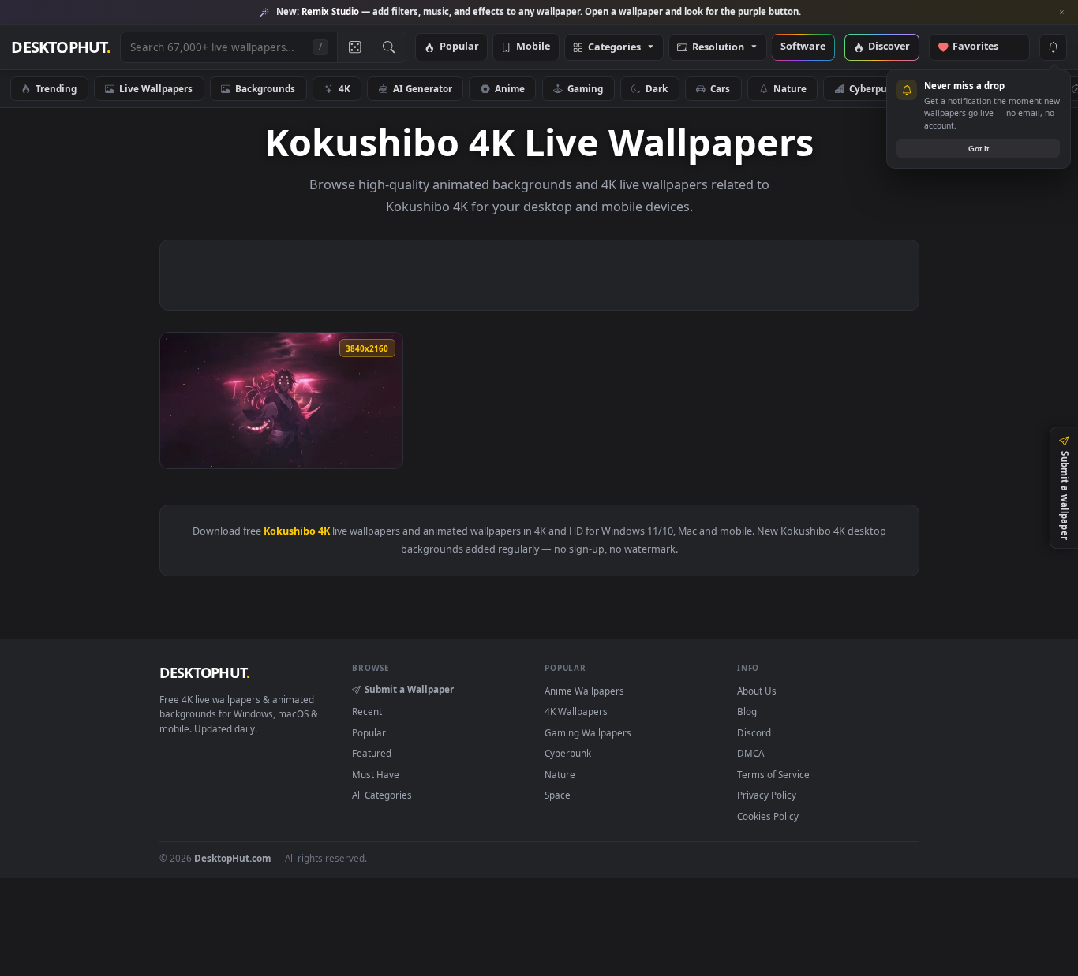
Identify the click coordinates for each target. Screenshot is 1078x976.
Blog (747, 711)
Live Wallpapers (156, 88)
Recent (367, 711)
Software (802, 47)
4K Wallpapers (576, 711)
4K (344, 88)
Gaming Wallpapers (588, 732)
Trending (56, 88)
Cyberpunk (874, 88)
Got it (978, 148)
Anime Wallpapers (584, 690)
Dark (657, 88)
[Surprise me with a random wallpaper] (354, 47)
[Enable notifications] (1052, 47)
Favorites (983, 47)
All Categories (382, 794)
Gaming (585, 88)
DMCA (750, 753)
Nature (790, 88)
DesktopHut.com (232, 857)
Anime (510, 88)
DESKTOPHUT (204, 672)
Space (558, 794)
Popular (459, 47)
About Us (757, 690)
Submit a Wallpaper (409, 689)
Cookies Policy (768, 816)
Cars (720, 88)
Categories (614, 47)
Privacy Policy (766, 794)
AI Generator (422, 88)
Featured (371, 753)
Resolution (718, 47)
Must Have (375, 774)
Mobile (533, 47)
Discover (889, 47)
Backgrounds (265, 88)
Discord (754, 732)
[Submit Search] (389, 47)
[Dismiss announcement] (1062, 12)
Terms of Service (773, 774)
